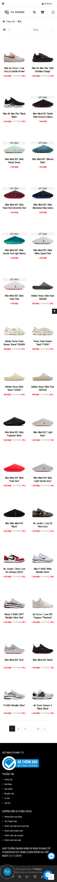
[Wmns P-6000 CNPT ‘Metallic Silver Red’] (14, 598)
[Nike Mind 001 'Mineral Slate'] (43, 143)
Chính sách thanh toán (13, 831)
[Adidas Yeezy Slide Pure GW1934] (43, 370)
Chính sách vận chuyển (13, 835)
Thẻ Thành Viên (10, 821)
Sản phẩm (8, 789)
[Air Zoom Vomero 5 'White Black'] (43, 689)
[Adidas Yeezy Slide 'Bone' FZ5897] (14, 370)
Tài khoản (48, 3)
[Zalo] (51, 856)
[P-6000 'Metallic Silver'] (14, 689)
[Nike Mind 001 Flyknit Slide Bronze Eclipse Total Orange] (43, 97)
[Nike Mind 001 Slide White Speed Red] (43, 234)
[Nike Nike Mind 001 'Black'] (14, 507)
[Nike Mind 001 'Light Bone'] (43, 416)
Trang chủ (8, 779)
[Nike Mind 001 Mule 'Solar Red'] (14, 461)
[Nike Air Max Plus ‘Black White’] (14, 97)
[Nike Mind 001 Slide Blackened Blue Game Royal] (43, 188)
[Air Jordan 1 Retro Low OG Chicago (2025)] (14, 553)
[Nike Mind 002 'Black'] (43, 644)
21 (38, 729)
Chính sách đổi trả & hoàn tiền (16, 826)
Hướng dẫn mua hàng (13, 817)
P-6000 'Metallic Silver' (14, 705)
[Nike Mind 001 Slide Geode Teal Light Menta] (14, 234)
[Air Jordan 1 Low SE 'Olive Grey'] (43, 507)
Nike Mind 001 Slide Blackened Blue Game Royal (43, 208)
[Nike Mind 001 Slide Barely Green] (14, 143)
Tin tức (7, 798)
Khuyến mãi (9, 793)
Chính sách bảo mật (12, 840)
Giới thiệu (8, 784)
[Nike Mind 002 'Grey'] (14, 644)
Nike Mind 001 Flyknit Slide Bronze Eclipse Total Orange (43, 116)
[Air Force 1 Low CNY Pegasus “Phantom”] (43, 598)
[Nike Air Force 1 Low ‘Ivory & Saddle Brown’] (14, 52)
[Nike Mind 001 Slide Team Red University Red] (14, 188)
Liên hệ (7, 803)
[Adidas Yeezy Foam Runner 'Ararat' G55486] (14, 325)
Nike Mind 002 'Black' (43, 659)
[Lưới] (4, 29)
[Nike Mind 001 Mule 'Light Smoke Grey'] (43, 461)
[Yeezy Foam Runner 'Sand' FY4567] (43, 325)
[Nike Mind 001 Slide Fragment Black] (14, 416)
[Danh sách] (9, 29)
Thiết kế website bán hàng (24, 872)
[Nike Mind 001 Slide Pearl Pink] (14, 279)
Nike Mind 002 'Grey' (14, 659)
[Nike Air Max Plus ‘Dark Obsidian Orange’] (43, 52)
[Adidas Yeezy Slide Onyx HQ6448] (43, 279)
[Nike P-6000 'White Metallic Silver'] (43, 553)
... (31, 729)
